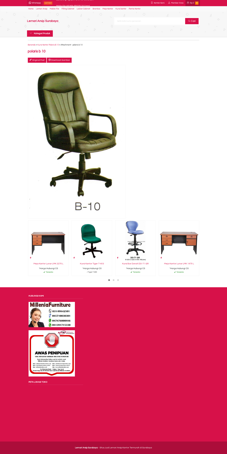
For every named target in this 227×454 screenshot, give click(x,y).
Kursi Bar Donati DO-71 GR (135, 264)
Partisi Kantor (135, 9)
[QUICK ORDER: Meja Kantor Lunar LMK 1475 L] (161, 257)
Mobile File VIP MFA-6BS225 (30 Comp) (73, 3)
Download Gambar (60, 60)
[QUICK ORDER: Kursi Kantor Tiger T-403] (74, 257)
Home (31, 9)
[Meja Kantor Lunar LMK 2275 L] (48, 240)
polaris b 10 (36, 51)
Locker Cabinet (83, 9)
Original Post (38, 60)
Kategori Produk (42, 33)
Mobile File (54, 9)
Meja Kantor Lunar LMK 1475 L (179, 264)
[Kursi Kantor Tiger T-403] (92, 240)
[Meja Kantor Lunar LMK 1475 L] (179, 240)
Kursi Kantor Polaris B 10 (48, 45)
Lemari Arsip (41, 9)
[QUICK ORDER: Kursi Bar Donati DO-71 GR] (117, 257)
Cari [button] (193, 21)
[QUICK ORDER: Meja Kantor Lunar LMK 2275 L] (30, 257)
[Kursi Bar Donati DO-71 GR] (135, 240)
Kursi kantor (121, 9)
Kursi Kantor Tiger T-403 (92, 264)
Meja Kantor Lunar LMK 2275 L (48, 264)
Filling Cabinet (68, 9)
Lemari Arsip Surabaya (42, 21)
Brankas (96, 9)
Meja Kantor (108, 9)
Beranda (32, 45)
